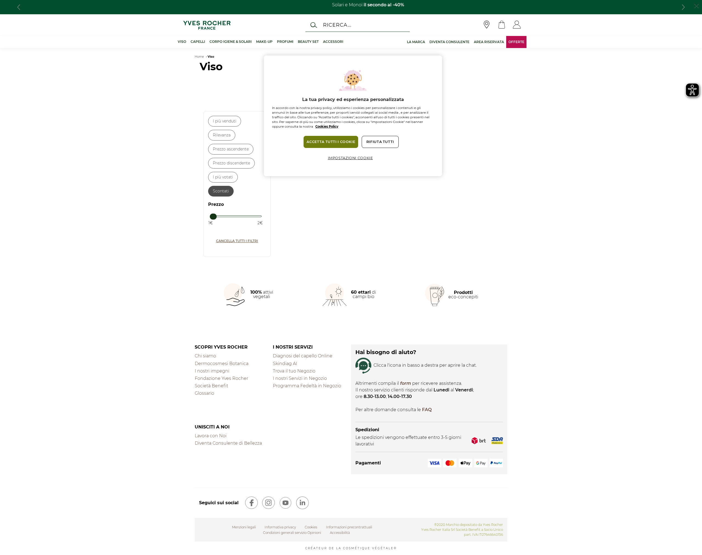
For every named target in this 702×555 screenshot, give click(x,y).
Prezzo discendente (231, 163)
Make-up (264, 42)
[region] (353, 115)
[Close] (696, 5)
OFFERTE (516, 42)
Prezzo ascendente (231, 149)
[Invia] (313, 25)
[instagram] (268, 503)
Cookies (311, 527)
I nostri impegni (212, 371)
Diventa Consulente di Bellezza (228, 443)
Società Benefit (211, 385)
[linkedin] (302, 503)
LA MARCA (416, 42)
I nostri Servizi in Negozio (300, 378)
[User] (516, 25)
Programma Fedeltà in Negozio (307, 385)
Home (199, 56)
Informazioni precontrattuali (349, 527)
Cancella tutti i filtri (237, 241)
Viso (182, 42)
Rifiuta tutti (380, 142)
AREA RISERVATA (489, 42)
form (405, 383)
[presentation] (18, 7)
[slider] (213, 217)
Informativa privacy (280, 527)
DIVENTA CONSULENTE (449, 42)
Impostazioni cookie (350, 158)
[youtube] (285, 503)
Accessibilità (340, 533)
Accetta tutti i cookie (331, 142)
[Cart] (501, 25)
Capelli (198, 42)
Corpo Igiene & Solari (231, 42)
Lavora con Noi (211, 435)
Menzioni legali (244, 527)
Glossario (204, 393)
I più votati (223, 177)
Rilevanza (222, 135)
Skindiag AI (285, 363)
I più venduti (224, 121)
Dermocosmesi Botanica (221, 363)
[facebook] (251, 503)
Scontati (221, 191)
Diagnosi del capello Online (302, 355)
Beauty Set (308, 42)
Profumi (285, 42)
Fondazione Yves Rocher (221, 378)
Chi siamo (205, 355)
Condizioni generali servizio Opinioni (292, 533)
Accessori (333, 42)
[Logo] (207, 25)
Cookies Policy (326, 126)
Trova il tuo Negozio (294, 371)
